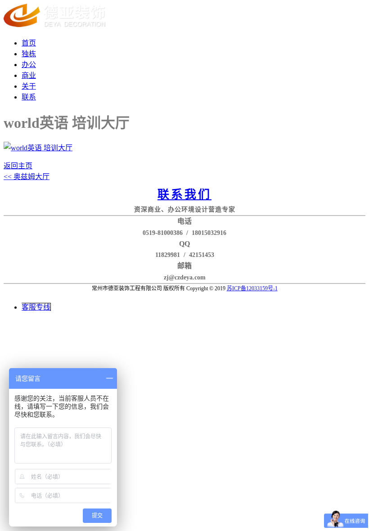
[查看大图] (38, 148)
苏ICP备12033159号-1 (252, 288)
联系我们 (185, 194)
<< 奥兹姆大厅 (27, 176)
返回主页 (18, 166)
